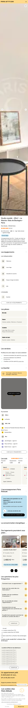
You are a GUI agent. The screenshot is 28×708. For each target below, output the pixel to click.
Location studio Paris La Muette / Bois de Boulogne (13, 635)
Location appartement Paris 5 (9, 658)
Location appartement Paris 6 (9, 660)
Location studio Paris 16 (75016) (11, 632)
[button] (14, 252)
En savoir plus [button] (23, 355)
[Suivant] (26, 109)
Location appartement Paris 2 (9, 652)
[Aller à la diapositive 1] (10, 545)
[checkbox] (25, 5)
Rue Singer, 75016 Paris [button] (8, 226)
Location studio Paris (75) (9, 630)
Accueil (4, 628)
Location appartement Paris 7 (9, 662)
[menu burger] (26, 2)
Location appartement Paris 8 (9, 664)
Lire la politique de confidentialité (9, 702)
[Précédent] (2, 109)
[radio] (3, 469)
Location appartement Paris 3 (9, 654)
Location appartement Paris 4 (9, 656)
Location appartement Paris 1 (9, 650)
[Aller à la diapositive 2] (11, 545)
